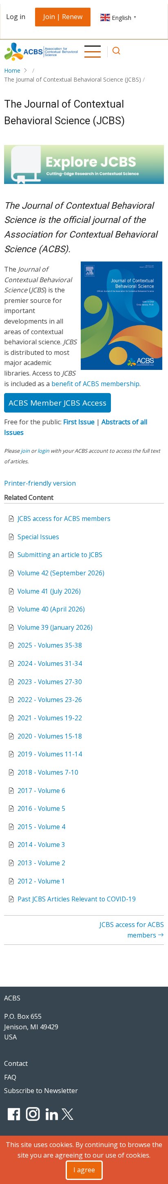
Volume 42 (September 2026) (61, 573)
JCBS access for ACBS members (64, 518)
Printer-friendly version (40, 483)
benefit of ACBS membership (95, 383)
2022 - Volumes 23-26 (50, 700)
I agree (84, 1169)
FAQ (10, 1077)
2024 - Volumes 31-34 (50, 663)
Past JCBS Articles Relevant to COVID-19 (77, 899)
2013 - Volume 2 (41, 863)
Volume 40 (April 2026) (51, 609)
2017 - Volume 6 (41, 790)
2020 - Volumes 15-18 (50, 736)
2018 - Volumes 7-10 (48, 772)
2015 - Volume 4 (41, 827)
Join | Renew (62, 16)
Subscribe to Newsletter (41, 1090)
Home (12, 70)
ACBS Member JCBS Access (57, 403)
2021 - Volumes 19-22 (50, 718)
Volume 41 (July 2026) (49, 591)
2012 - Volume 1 (41, 881)
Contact (16, 1063)
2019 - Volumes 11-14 (50, 754)
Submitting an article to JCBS (60, 555)
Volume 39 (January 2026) (55, 627)
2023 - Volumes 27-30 (50, 682)
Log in (15, 16)
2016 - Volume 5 (41, 808)
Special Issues (38, 537)
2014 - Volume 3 (41, 844)
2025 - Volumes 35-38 (50, 645)
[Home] (41, 51)
